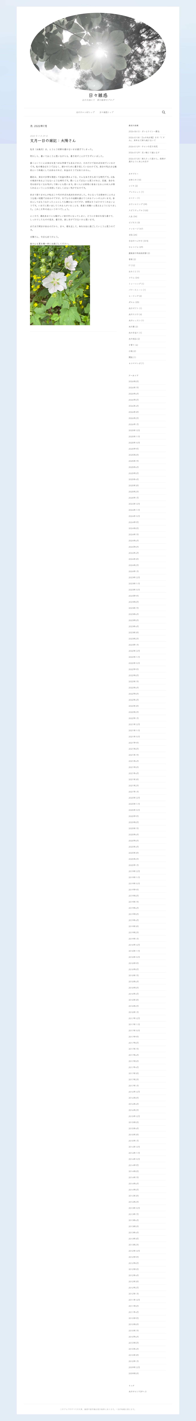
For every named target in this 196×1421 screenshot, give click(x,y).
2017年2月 (134, 1079)
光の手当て (134, 332)
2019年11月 (134, 877)
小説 (131, 351)
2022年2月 (134, 712)
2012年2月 (134, 1287)
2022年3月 (134, 705)
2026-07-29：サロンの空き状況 (143, 146)
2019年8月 (134, 895)
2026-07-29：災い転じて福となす (144, 152)
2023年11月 (134, 583)
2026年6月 (134, 393)
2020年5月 (134, 840)
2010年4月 (134, 1348)
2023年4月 (134, 626)
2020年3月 (134, 852)
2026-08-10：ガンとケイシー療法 (144, 131)
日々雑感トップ (106, 112)
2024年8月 (134, 528)
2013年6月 (134, 1220)
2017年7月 (134, 1048)
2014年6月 (134, 1183)
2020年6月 (134, 834)
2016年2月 (134, 1110)
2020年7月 (134, 828)
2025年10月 (134, 442)
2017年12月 (134, 1018)
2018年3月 (134, 999)
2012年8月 (134, 1263)
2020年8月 (134, 822)
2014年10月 (134, 1159)
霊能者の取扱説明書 (138, 253)
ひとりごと (134, 247)
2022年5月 (134, 693)
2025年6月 (134, 467)
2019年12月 (134, 871)
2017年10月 (134, 1030)
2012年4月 (134, 1275)
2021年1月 (134, 791)
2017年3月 (134, 1073)
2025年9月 (134, 448)
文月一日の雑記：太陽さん (53, 140)
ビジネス (133, 222)
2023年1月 (134, 644)
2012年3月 (134, 1281)
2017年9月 (134, 1036)
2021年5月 (134, 767)
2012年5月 (134, 1269)
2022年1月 (134, 718)
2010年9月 (134, 1318)
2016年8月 (134, 1097)
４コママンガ (135, 363)
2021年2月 (134, 785)
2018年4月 (134, 993)
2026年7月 (134, 387)
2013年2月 (134, 1244)
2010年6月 (134, 1336)
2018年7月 (134, 975)
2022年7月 (134, 681)
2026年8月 (134, 381)
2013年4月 (134, 1232)
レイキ (132, 185)
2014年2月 (134, 1201)
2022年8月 (134, 675)
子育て (132, 344)
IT (130, 265)
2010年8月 (134, 1324)
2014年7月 (134, 1177)
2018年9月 (134, 963)
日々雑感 (98, 94)
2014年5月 (134, 1189)
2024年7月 (134, 534)
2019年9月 (134, 889)
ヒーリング (134, 295)
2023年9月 (134, 595)
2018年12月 (134, 944)
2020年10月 (134, 810)
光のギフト (134, 308)
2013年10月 (134, 1207)
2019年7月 (134, 901)
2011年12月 (134, 1299)
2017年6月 (134, 1054)
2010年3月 (134, 1355)
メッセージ (134, 228)
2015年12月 (134, 1116)
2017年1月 (134, 1085)
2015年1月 (134, 1140)
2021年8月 (134, 748)
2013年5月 (134, 1226)
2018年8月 (134, 969)
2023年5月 (134, 620)
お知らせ (133, 179)
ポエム (132, 302)
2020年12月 (134, 797)
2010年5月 (134, 1342)
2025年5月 (134, 473)
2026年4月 (134, 405)
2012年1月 (134, 1293)
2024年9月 (134, 522)
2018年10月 (134, 957)
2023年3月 (134, 632)
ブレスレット (135, 191)
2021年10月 (134, 736)
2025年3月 (134, 485)
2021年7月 (134, 754)
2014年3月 (134, 1195)
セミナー (133, 198)
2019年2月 (134, 932)
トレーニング (135, 283)
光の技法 (133, 338)
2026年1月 (134, 424)
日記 (131, 234)
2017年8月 (134, 1042)
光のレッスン (135, 320)
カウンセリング (136, 204)
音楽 (131, 259)
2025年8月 (134, 454)
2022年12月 (134, 650)
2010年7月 (134, 1330)
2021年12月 (134, 724)
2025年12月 (134, 430)
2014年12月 (134, 1146)
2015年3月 (134, 1134)
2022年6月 (134, 687)
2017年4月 (134, 1067)
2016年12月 (134, 1091)
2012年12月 (134, 1250)
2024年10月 (134, 516)
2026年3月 (134, 412)
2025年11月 (134, 436)
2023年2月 (134, 638)
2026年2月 (134, 418)
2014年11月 (134, 1152)
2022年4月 (134, 699)
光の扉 (132, 326)
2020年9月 (134, 816)
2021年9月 (134, 742)
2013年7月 (134, 1214)
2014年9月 (134, 1165)
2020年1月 (134, 865)
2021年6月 (134, 761)
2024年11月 (134, 509)
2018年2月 (134, 1006)
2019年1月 (134, 938)
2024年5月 (134, 546)
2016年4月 (134, 1103)
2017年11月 (134, 1024)
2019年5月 (134, 914)
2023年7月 (134, 608)
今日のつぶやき (136, 240)
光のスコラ (134, 314)
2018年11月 (134, 950)
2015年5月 (134, 1122)
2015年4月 (134, 1128)
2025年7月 (134, 460)
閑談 (131, 357)
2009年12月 (134, 1367)
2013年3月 (134, 1238)
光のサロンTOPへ (137, 1391)
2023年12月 (134, 577)
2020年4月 (134, 846)
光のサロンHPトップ (85, 112)
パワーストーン (136, 289)
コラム (132, 277)
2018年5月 (134, 987)
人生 (131, 216)
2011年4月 (134, 1312)
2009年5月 (134, 1373)
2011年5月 (134, 1305)
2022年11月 (134, 656)
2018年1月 (134, 1012)
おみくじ (133, 271)
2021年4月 (134, 773)
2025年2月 (134, 491)
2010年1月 (134, 1361)
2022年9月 (134, 669)
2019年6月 (134, 907)
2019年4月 (134, 920)
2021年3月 (134, 779)
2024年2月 (134, 565)
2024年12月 (134, 503)
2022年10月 (134, 663)
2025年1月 (134, 497)
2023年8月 (134, 601)
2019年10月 (134, 883)
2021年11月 (134, 730)
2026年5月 (134, 399)
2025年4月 (134, 479)
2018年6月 (134, 981)
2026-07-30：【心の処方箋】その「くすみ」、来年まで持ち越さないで (147, 139)
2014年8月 (134, 1171)
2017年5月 (134, 1061)
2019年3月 (134, 926)
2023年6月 (134, 614)
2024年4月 (134, 552)
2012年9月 (134, 1256)
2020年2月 (134, 858)
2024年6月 (134, 540)
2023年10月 (134, 589)
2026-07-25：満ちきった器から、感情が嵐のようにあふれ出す (147, 160)
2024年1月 (134, 571)
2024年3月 (134, 559)
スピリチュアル (136, 210)
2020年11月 (134, 803)
